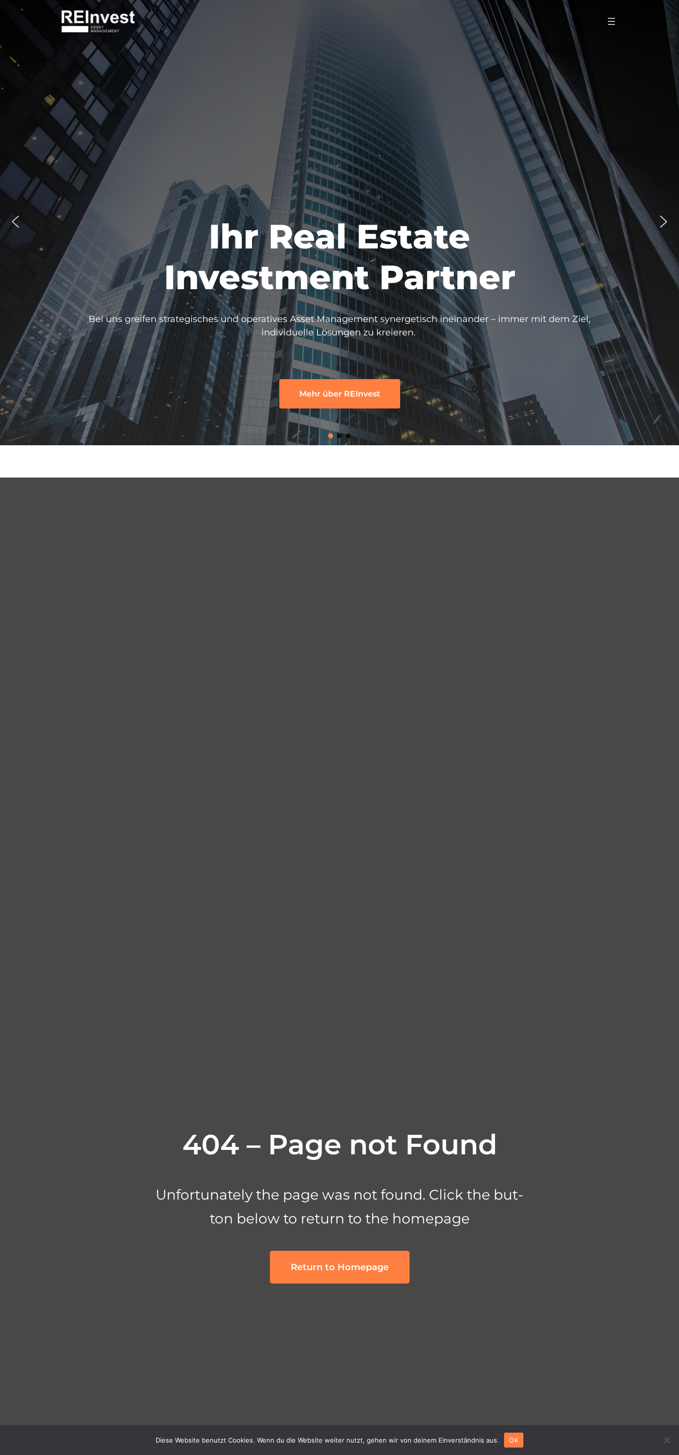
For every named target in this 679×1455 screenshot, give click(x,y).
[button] (15, 222)
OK (513, 1440)
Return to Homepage (340, 1267)
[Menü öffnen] (611, 21)
